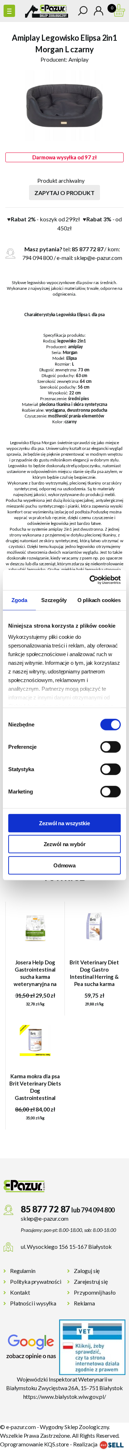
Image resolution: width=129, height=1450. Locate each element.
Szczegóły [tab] (54, 600)
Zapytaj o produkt (64, 192)
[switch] (110, 746)
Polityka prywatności (35, 1281)
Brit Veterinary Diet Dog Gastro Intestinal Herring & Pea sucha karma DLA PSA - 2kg (94, 973)
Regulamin (22, 1270)
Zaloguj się (87, 1270)
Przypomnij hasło (94, 1292)
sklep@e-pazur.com (98, 257)
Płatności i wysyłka (33, 1303)
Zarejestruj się (91, 1281)
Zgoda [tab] (19, 600)
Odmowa (64, 865)
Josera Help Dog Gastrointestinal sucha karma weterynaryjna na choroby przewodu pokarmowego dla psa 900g (35, 973)
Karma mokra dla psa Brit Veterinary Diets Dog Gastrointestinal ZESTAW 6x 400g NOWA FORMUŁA (35, 1087)
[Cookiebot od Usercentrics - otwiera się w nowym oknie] (91, 580)
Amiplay (78, 59)
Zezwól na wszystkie (64, 823)
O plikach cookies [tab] (99, 600)
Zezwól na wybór (65, 844)
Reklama (84, 1303)
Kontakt (20, 1292)
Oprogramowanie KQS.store (34, 1444)
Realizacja (86, 1444)
